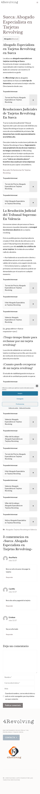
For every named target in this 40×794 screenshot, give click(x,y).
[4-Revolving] (10, 2)
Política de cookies (13, 408)
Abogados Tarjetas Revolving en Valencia (21, 529)
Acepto (20, 393)
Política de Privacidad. (24, 408)
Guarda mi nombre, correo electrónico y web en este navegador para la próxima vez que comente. (20, 696)
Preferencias (20, 404)
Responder (9, 577)
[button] (37, 386)
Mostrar (15, 39)
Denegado (20, 399)
